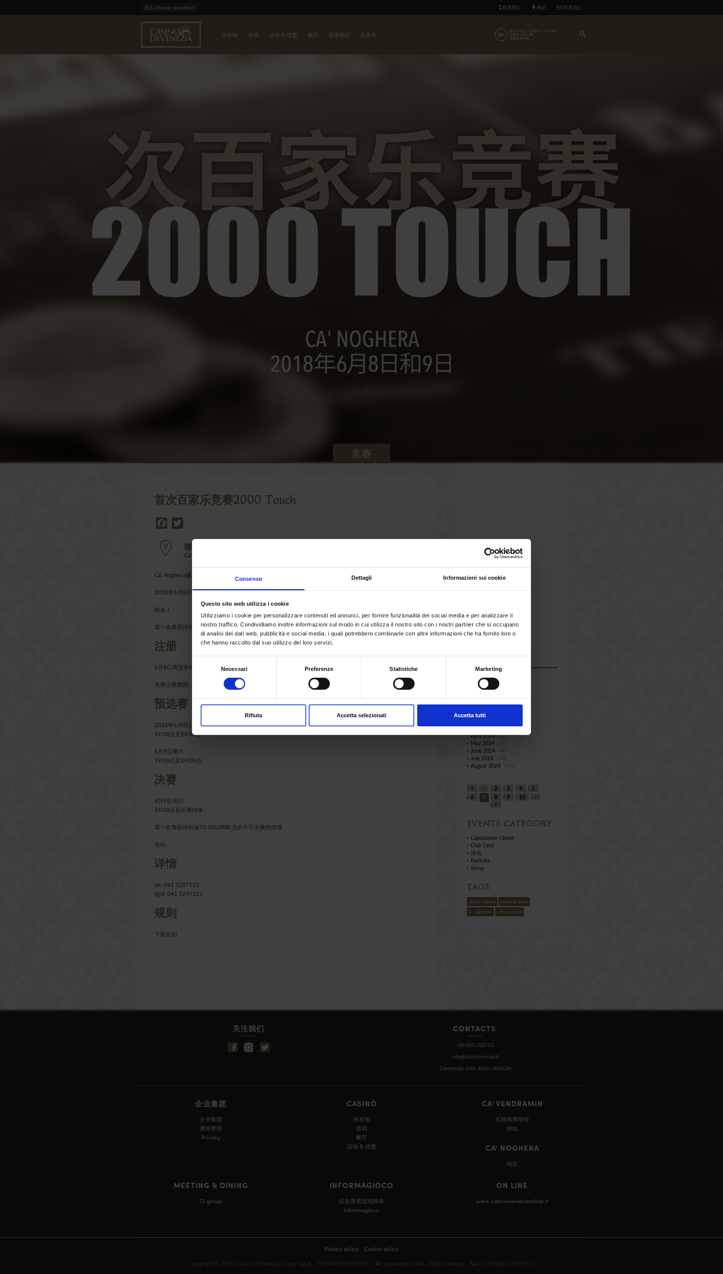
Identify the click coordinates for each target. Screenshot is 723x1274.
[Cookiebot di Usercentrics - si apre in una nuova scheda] (490, 553)
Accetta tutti (470, 715)
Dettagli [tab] (361, 577)
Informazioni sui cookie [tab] (474, 577)
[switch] (319, 684)
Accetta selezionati (361, 715)
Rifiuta (253, 715)
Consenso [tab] (248, 579)
